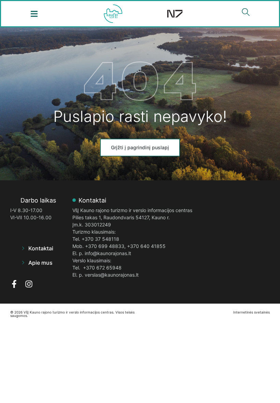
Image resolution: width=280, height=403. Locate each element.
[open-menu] (34, 13)
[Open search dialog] (246, 13)
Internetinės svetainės (251, 312)
